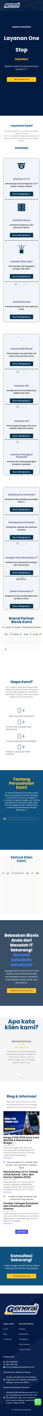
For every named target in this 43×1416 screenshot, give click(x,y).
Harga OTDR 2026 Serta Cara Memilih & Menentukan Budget (21, 1140)
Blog (5, 1334)
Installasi (22, 1329)
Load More (21, 1232)
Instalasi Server (21, 220)
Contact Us (7, 1339)
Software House (25, 1349)
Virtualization (23, 1339)
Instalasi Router (21, 301)
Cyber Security (24, 1344)
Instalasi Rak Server (21, 348)
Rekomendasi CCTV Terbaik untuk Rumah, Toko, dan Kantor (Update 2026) (20, 1174)
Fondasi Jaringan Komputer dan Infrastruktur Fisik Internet (20, 1206)
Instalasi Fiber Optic (21, 261)
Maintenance (24, 1334)
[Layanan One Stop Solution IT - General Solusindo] (11, 5)
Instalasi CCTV (21, 179)
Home (5, 1329)
